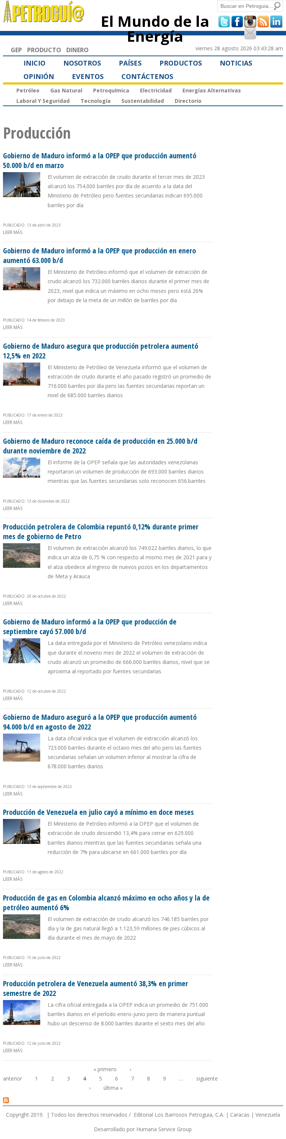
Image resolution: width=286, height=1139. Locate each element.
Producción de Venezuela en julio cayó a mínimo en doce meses (98, 812)
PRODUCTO (44, 50)
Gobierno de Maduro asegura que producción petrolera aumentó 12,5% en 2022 (100, 351)
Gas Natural (66, 90)
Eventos (88, 76)
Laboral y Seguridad (43, 100)
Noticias (236, 62)
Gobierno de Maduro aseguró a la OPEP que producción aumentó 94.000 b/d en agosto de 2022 (100, 722)
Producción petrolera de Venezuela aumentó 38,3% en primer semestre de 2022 (95, 988)
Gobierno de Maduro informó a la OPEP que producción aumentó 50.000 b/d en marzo (99, 160)
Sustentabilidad (142, 100)
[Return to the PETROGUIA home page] (44, 19)
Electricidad (156, 90)
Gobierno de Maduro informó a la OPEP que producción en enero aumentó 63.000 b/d (99, 255)
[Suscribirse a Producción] (6, 1099)
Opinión (38, 76)
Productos (180, 62)
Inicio (34, 62)
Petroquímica (111, 90)
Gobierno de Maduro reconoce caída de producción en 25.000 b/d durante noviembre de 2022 (100, 446)
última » (113, 1087)
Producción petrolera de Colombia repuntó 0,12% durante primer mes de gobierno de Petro (100, 531)
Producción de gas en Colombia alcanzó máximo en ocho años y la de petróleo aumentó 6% (106, 902)
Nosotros (82, 62)
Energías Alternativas (211, 90)
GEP (16, 50)
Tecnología (95, 100)
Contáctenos (147, 76)
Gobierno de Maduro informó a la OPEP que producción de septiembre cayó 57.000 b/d (90, 626)
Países (130, 62)
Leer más (12, 232)
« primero (105, 1069)
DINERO (77, 50)
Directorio (188, 100)
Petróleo (27, 90)
